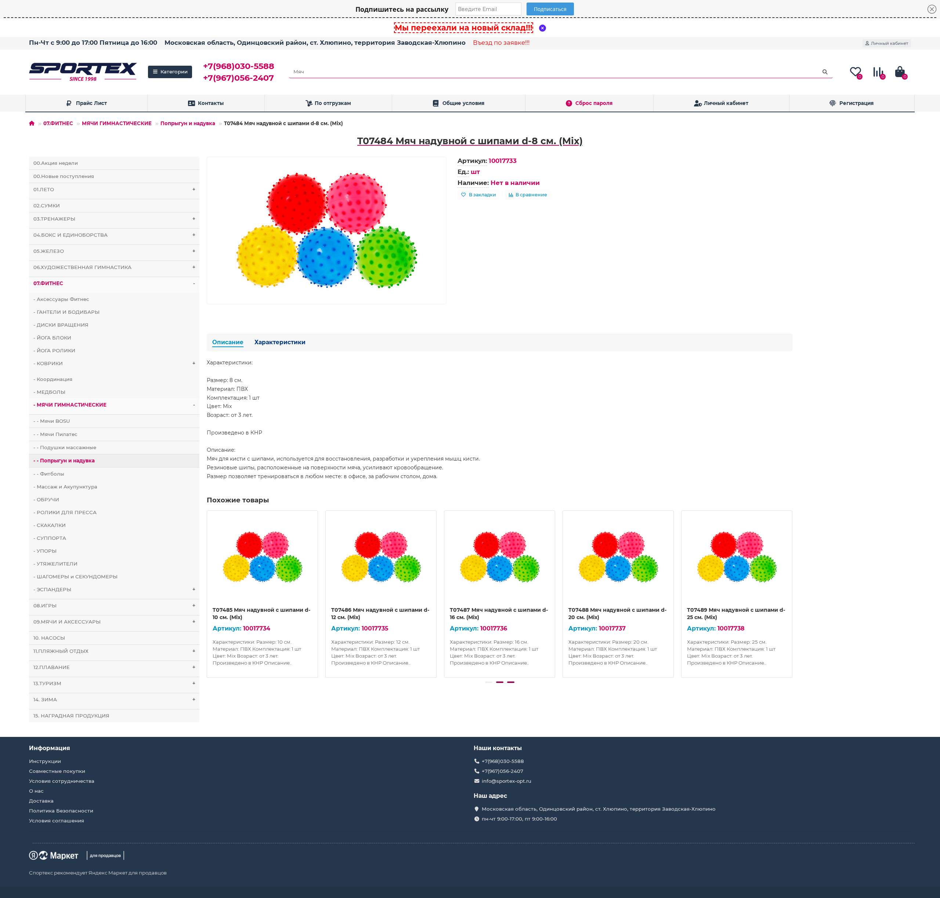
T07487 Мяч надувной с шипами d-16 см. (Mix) (499, 614)
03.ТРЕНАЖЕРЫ (114, 219)
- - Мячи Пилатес (55, 434)
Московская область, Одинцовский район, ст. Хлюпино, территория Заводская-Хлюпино (315, 42)
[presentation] (207, 593)
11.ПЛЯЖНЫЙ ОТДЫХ (114, 651)
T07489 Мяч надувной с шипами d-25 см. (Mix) (736, 614)
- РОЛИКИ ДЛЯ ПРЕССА (65, 512)
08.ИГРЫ (114, 605)
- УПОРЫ (45, 551)
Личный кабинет (726, 103)
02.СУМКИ (46, 205)
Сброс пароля (593, 103)
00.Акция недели (55, 163)
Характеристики (280, 342)
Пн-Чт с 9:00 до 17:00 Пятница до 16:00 (93, 42)
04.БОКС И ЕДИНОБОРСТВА (114, 235)
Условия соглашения (56, 821)
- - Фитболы (48, 474)
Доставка (41, 801)
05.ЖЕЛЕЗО (114, 251)
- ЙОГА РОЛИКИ (54, 350)
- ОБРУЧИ (46, 499)
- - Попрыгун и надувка (64, 460)
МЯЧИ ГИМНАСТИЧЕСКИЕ (117, 123)
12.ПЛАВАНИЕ (114, 667)
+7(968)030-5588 (238, 66)
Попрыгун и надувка (187, 123)
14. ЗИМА (114, 699)
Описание (227, 342)
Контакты (211, 103)
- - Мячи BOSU (51, 421)
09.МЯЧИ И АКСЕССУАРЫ (114, 622)
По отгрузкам (333, 103)
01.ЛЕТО (114, 189)
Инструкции (45, 761)
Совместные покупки (57, 771)
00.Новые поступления (63, 176)
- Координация (52, 379)
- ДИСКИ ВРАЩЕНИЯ (60, 325)
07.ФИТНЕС (58, 123)
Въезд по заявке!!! (501, 42)
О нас (36, 791)
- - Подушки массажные (64, 447)
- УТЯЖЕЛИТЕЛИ (55, 564)
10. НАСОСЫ (49, 638)
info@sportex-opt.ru (506, 781)
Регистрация (856, 103)
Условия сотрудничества (61, 781)
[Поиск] (825, 72)
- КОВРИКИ (114, 363)
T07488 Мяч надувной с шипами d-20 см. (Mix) (617, 614)
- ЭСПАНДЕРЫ (114, 589)
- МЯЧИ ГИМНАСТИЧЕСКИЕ (114, 405)
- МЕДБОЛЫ (49, 392)
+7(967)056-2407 (238, 78)
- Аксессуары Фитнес (61, 299)
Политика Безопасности (61, 811)
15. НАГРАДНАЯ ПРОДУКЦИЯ (71, 716)
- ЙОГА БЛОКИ (52, 338)
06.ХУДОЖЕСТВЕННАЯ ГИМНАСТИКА (114, 267)
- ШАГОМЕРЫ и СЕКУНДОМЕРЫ (75, 576)
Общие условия (463, 103)
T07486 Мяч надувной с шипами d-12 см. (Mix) (380, 614)
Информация (49, 748)
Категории (174, 71)
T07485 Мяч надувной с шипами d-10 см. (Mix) (261, 614)
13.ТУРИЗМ (114, 683)
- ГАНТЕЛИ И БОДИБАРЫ (66, 312)
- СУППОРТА (49, 538)
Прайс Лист (91, 103)
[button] (488, 682)
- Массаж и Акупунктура (65, 487)
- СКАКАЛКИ (49, 525)
